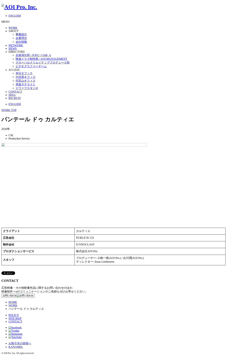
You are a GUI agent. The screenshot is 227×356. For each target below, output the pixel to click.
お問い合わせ (10, 295)
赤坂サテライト (25, 84)
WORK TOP (8, 110)
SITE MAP (15, 318)
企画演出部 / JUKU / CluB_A (33, 55)
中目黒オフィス (25, 76)
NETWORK (16, 45)
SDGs (12, 94)
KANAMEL (16, 346)
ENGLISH (15, 15)
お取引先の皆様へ (20, 343)
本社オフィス (24, 73)
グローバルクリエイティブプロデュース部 (43, 62)
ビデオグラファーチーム (31, 66)
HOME (13, 302)
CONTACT (15, 91)
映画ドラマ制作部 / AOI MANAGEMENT (41, 58)
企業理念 (21, 38)
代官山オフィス (25, 80)
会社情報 (21, 41)
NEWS (13, 48)
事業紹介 (21, 34)
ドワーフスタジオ (27, 88)
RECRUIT (15, 98)
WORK (13, 27)
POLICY (14, 315)
